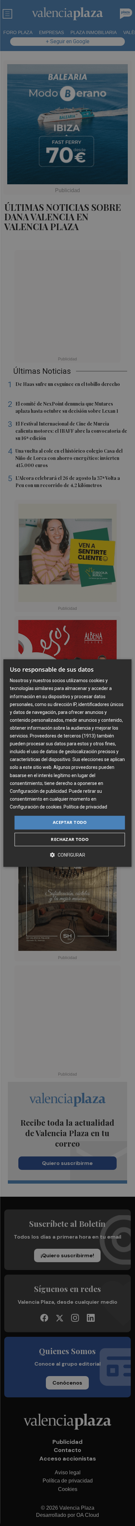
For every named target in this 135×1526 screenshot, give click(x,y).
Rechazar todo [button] (69, 839)
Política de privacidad (85, 806)
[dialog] (67, 763)
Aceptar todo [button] (70, 822)
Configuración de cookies (36, 806)
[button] (67, 855)
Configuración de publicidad (38, 791)
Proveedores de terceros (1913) (63, 735)
